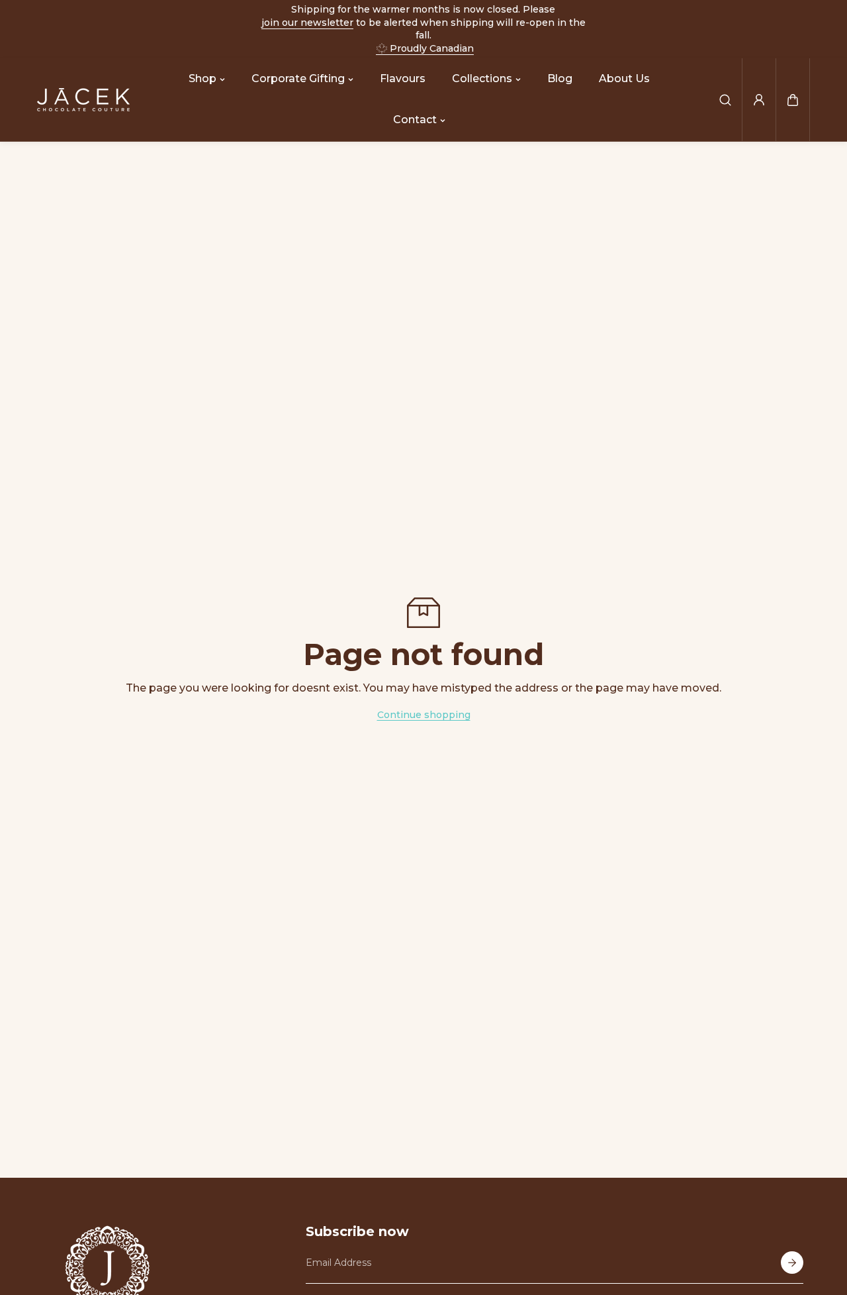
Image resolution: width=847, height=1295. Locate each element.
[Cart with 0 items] (793, 100)
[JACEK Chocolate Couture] (83, 99)
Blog (559, 78)
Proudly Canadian (432, 48)
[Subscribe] (792, 1262)
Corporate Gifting (298, 78)
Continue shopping (423, 715)
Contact (415, 120)
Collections (482, 78)
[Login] (759, 100)
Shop (202, 78)
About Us (624, 78)
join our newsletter (307, 22)
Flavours (402, 78)
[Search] (725, 100)
